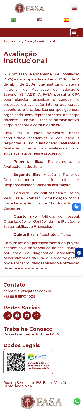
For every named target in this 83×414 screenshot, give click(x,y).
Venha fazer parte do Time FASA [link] (31, 334)
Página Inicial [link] (12, 41)
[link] (79, 252)
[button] (74, 8)
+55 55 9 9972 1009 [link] (19, 297)
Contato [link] (14, 285)
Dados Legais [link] (21, 345)
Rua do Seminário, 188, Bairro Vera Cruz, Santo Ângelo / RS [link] (37, 384)
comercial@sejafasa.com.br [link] (27, 291)
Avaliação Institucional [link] (39, 41)
